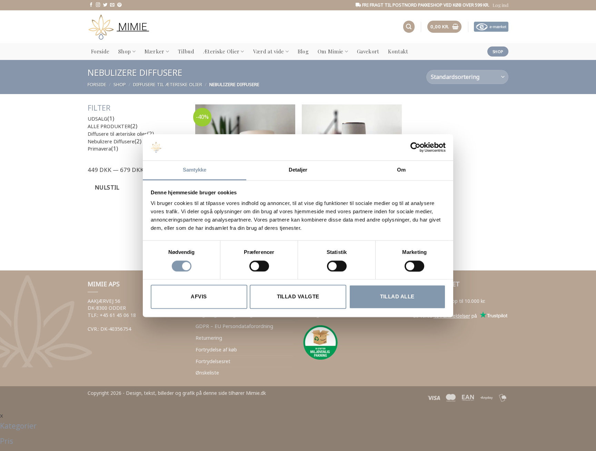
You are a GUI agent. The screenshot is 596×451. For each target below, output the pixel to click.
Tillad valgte (298, 297)
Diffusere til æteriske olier (167, 84)
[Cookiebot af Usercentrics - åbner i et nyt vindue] (415, 147)
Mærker (155, 51)
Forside (100, 51)
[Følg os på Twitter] (105, 5)
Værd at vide (268, 51)
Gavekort (368, 51)
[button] (500, 5)
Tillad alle (397, 297)
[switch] (259, 265)
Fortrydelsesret (213, 361)
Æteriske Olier (221, 51)
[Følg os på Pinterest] (119, 5)
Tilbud (186, 51)
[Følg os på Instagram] (98, 5)
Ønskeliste (207, 372)
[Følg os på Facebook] (91, 5)
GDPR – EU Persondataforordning (234, 326)
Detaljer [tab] (298, 170)
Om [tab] (401, 170)
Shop (124, 51)
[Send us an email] (112, 5)
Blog (303, 51)
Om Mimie (330, 51)
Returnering (209, 338)
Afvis (199, 297)
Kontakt (398, 51)
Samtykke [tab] (195, 170)
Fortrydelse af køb (216, 349)
